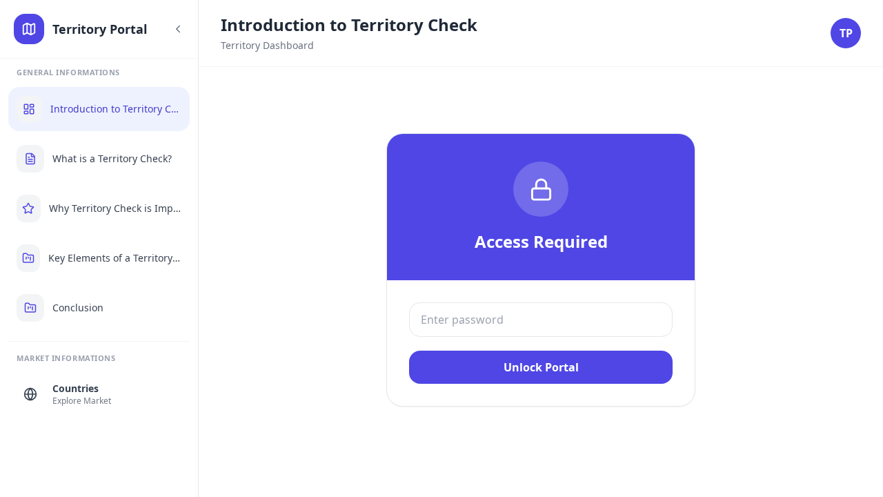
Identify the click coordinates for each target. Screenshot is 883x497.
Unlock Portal (541, 367)
